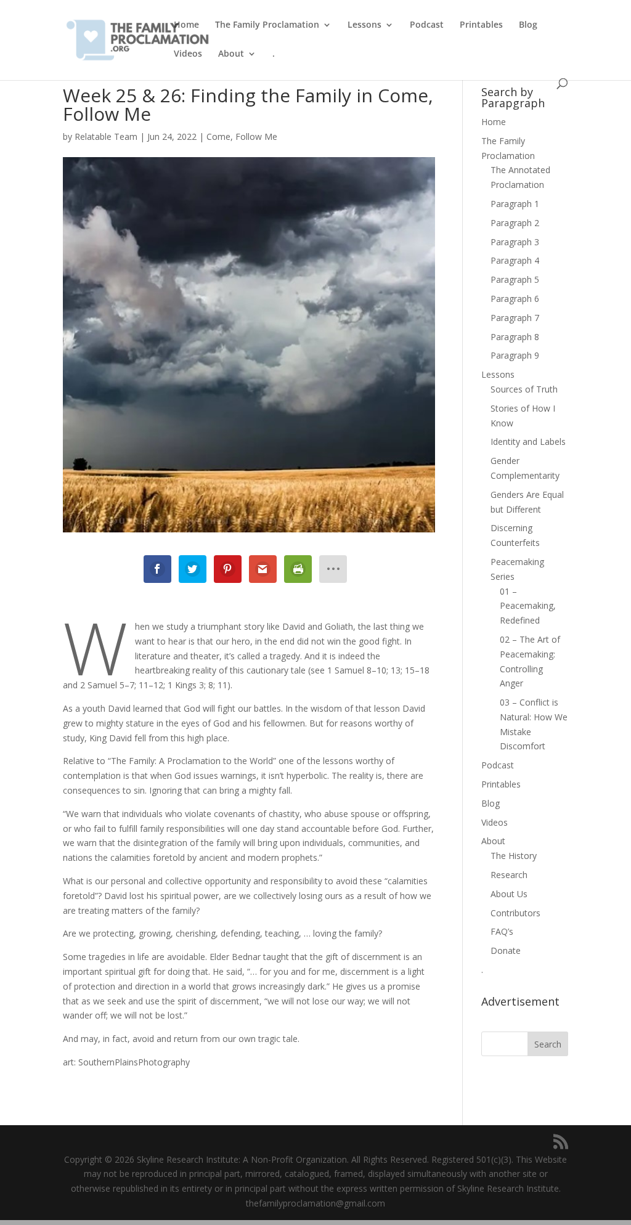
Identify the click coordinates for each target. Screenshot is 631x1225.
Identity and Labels (528, 441)
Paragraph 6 (515, 298)
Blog (528, 25)
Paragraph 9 (515, 355)
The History (514, 855)
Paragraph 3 (515, 242)
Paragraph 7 (515, 318)
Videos (188, 54)
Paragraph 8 (515, 337)
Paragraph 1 (515, 204)
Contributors (515, 913)
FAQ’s (502, 931)
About (231, 54)
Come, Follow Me (241, 136)
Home (186, 25)
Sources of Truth (524, 389)
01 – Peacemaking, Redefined (528, 606)
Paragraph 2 (515, 223)
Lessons (364, 25)
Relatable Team (106, 136)
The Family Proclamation (267, 25)
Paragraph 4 (515, 260)
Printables (481, 25)
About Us (509, 894)
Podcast (427, 25)
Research (509, 875)
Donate (506, 950)
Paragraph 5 (515, 279)
